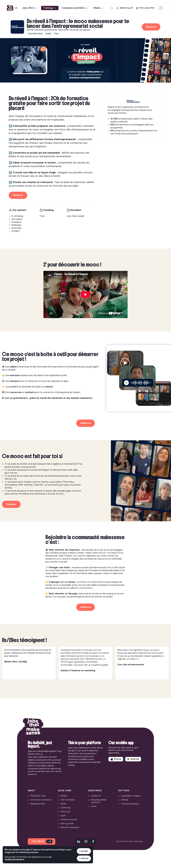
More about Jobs (38, 796)
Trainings (48, 8)
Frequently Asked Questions (98, 801)
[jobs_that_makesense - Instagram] (86, 841)
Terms (93, 806)
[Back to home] (33, 727)
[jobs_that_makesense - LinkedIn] (79, 841)
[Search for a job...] (112, 8)
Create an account (69, 819)
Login (63, 815)
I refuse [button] (84, 858)
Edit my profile (67, 823)
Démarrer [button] (151, 26)
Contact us (96, 796)
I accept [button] (84, 851)
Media (97, 8)
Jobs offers (28, 8)
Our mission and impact (40, 800)
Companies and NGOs (73, 8)
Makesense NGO (37, 804)
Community (66, 807)
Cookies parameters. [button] (15, 859)
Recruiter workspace (70, 827)
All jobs (64, 796)
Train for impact (68, 800)
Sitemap (124, 800)
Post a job (65, 811)
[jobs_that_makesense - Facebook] (93, 841)
